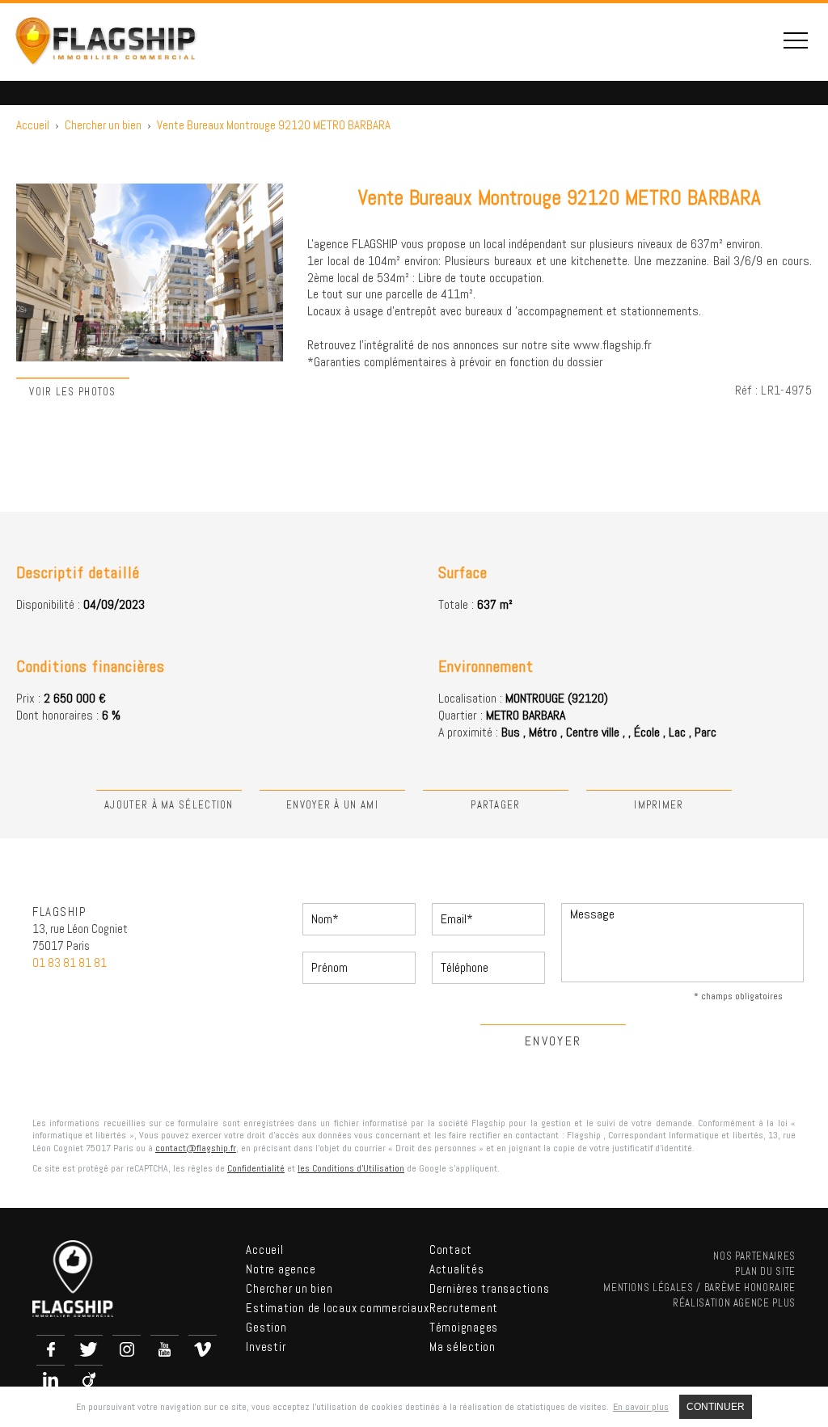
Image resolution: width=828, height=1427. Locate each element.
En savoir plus (641, 1407)
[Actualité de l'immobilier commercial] (202, 1349)
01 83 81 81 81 (69, 962)
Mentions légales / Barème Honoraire (699, 1287)
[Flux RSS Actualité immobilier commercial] (88, 1379)
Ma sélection (462, 1346)
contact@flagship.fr (195, 1148)
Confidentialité (256, 1168)
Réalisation (734, 1303)
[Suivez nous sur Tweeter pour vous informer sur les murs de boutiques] (88, 1349)
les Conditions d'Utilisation (351, 1168)
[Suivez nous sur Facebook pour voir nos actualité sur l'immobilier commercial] (50, 1349)
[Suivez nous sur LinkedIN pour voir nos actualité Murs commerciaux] (50, 1379)
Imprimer (658, 805)
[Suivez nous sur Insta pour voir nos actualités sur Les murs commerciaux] (126, 1349)
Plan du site (765, 1271)
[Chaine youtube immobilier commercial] (164, 1349)
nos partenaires (754, 1256)
